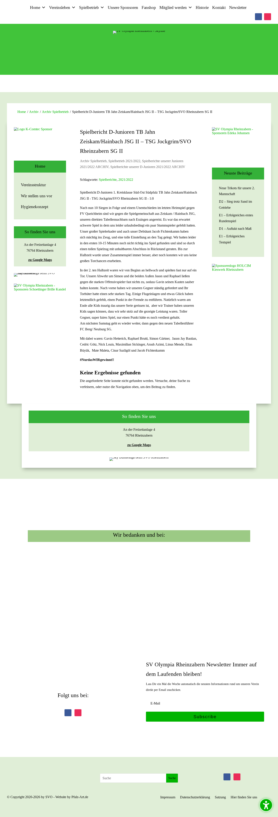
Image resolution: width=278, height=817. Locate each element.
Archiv (34, 112)
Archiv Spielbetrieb (55, 112)
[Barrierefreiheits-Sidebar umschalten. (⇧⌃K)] (266, 805)
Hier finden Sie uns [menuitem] (244, 797)
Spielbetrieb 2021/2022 (124, 161)
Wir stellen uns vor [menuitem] (36, 196)
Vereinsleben (59, 7)
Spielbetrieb (89, 7)
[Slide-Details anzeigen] (40, 144)
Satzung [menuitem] (220, 797)
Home (35, 7)
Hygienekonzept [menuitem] (34, 206)
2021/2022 (125, 179)
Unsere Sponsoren (123, 7)
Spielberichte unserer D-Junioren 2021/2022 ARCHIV (147, 167)
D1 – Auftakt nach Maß (235, 228)
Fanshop (149, 7)
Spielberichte (108, 179)
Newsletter (238, 7)
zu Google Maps (40, 260)
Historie (202, 7)
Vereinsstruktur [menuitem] (33, 185)
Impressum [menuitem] (167, 797)
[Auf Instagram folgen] (267, 16)
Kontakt (219, 7)
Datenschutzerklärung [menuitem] (195, 797)
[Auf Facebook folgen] (258, 16)
